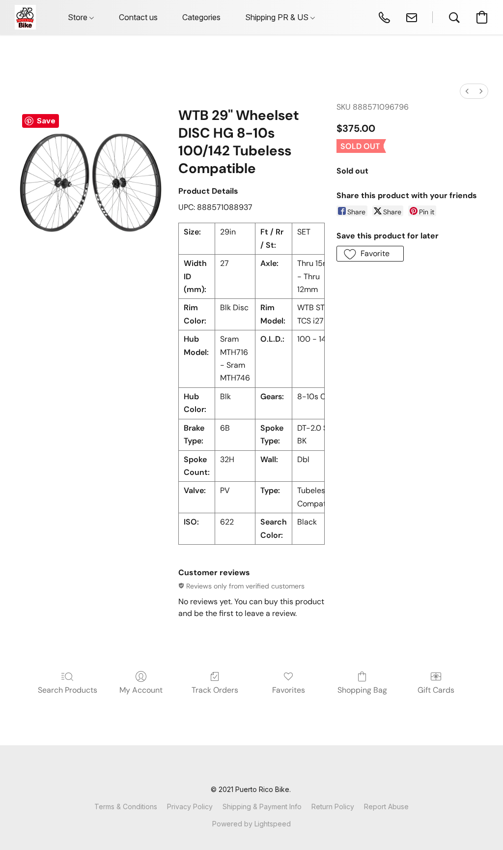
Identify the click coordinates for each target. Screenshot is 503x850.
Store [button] (78, 17)
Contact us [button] (138, 17)
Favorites (288, 690)
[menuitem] (467, 91)
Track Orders (215, 690)
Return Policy (332, 806)
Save (46, 120)
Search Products (67, 690)
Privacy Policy (190, 806)
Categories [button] (201, 17)
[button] (25, 17)
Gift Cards (436, 690)
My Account (141, 690)
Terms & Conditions (125, 806)
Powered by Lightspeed (251, 824)
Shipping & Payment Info (262, 806)
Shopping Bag (362, 690)
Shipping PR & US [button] (277, 17)
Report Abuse (386, 806)
